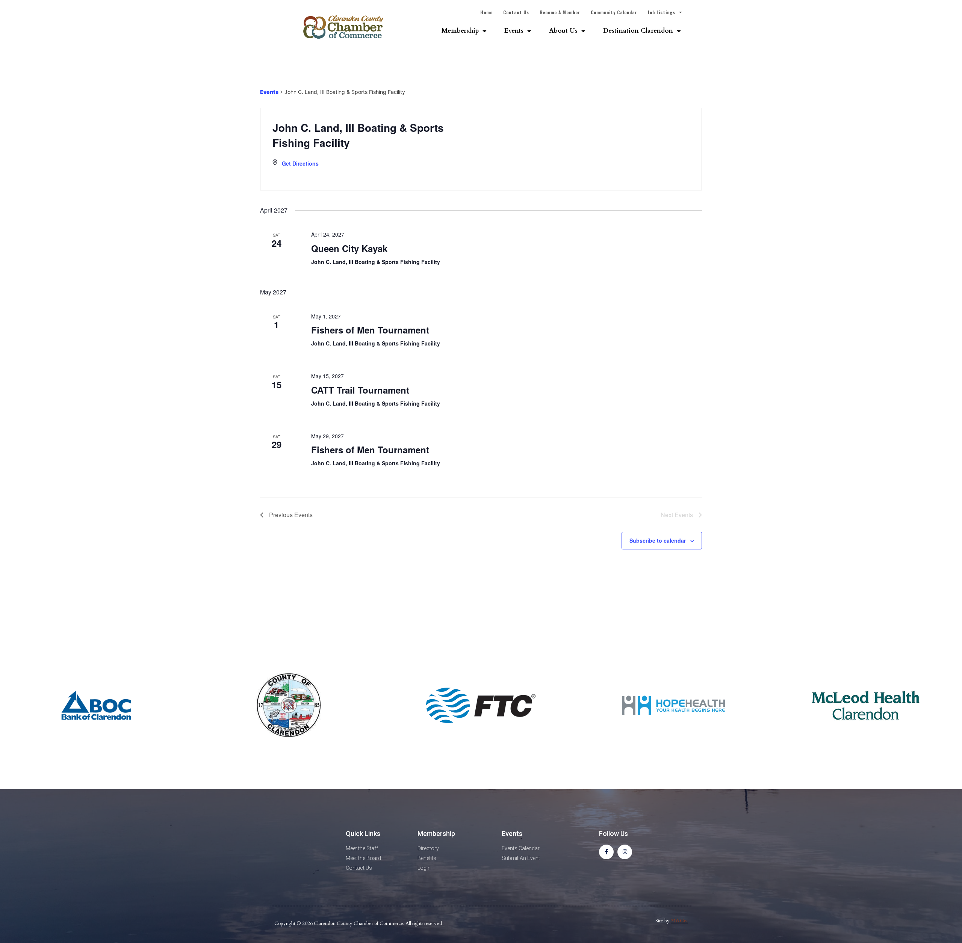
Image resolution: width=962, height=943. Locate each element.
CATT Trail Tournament (360, 389)
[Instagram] (624, 852)
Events (513, 30)
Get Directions (300, 163)
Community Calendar (614, 12)
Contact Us (516, 12)
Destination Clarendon (638, 30)
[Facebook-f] (606, 852)
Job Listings (661, 12)
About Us (563, 30)
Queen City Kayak (349, 248)
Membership (460, 30)
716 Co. (679, 920)
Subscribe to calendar (657, 540)
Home (486, 12)
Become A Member (560, 12)
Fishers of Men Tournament (370, 329)
